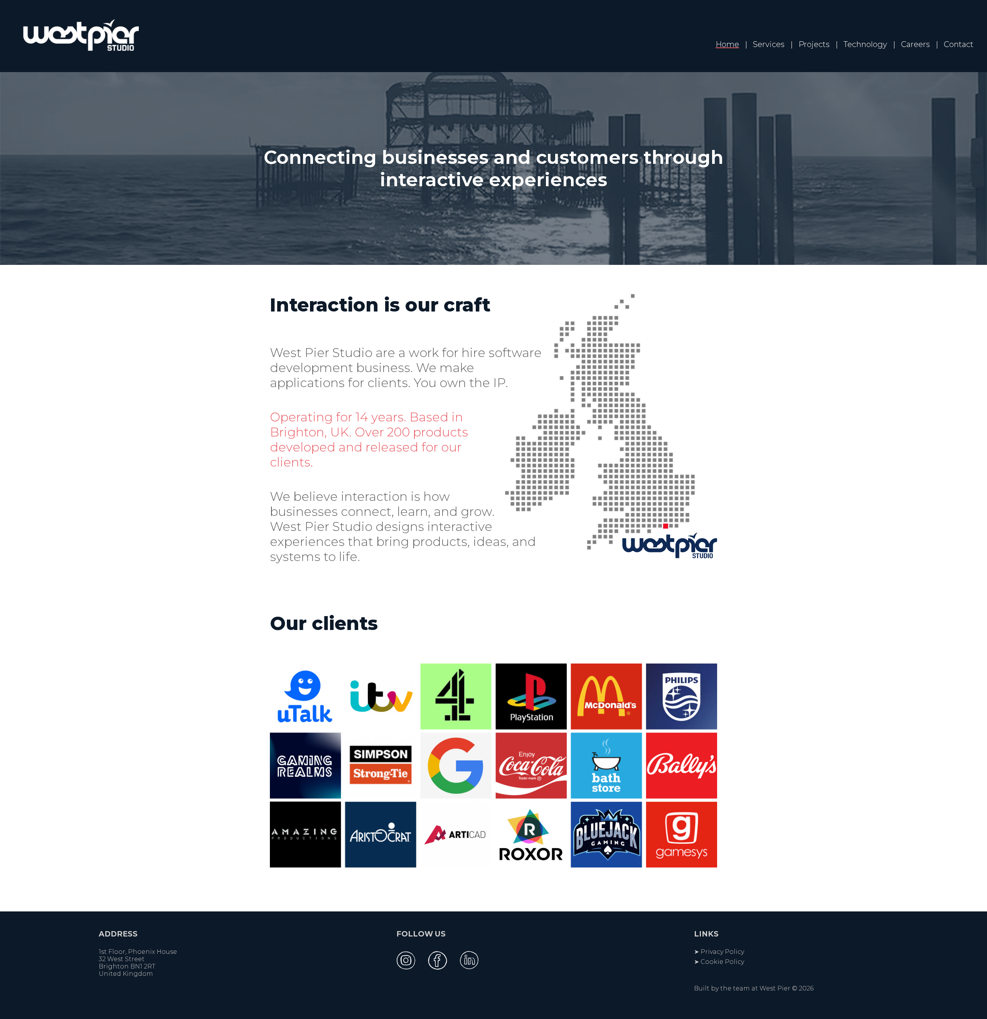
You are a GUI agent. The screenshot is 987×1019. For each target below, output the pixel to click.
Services (769, 44)
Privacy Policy (722, 951)
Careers (915, 44)
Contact (959, 44)
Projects (814, 44)
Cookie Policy (722, 961)
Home (727, 44)
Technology (865, 44)
